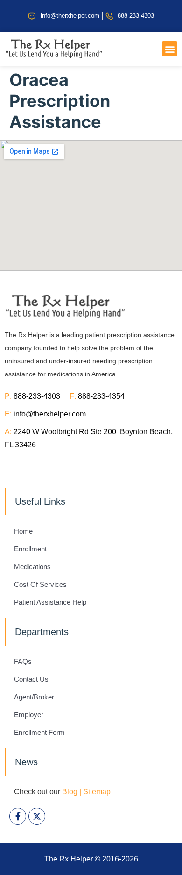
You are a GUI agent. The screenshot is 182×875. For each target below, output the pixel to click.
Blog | (71, 792)
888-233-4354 (101, 396)
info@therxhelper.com (50, 414)
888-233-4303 (42, 396)
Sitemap (97, 792)
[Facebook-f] (17, 816)
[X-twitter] (36, 816)
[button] (169, 48)
